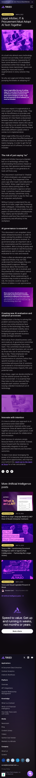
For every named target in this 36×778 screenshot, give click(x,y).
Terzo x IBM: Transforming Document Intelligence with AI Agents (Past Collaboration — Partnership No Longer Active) (16, 551)
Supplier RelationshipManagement (9, 692)
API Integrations (7, 688)
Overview (5, 684)
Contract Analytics (8, 671)
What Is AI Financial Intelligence (9, 707)
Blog (3, 727)
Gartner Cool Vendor (9, 738)
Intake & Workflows (8, 675)
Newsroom (5, 723)
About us (5, 751)
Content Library (7, 730)
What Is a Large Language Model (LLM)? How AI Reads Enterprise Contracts (17, 517)
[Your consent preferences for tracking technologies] (3, 774)
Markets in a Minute (9, 741)
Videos (4, 734)
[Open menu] (32, 6)
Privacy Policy (6, 769)
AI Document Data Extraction (12, 668)
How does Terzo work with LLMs (9, 713)
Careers (4, 755)
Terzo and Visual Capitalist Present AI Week (16, 586)
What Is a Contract (8, 703)
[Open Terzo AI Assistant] (30, 773)
